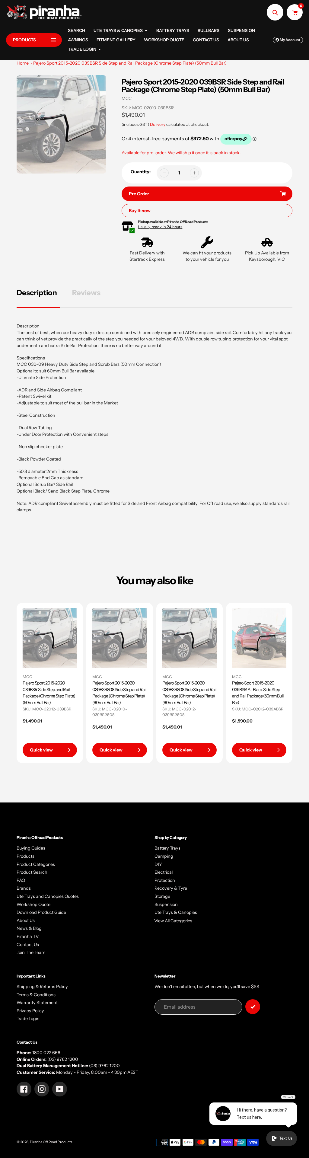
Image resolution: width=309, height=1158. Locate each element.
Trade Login (28, 1018)
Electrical (163, 872)
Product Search (32, 872)
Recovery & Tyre (170, 888)
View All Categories (173, 921)
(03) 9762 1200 (62, 1059)
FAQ (21, 880)
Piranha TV (28, 936)
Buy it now (140, 210)
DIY (158, 864)
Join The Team (31, 952)
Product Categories (36, 864)
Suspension (166, 904)
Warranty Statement (37, 1002)
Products (25, 856)
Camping (163, 856)
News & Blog (29, 928)
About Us (26, 920)
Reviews (86, 292)
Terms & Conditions (36, 994)
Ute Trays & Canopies (175, 912)
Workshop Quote (33, 904)
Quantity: (141, 171)
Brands (24, 888)
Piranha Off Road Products (51, 1142)
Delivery (157, 124)
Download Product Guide (41, 912)
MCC (127, 98)
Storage (162, 896)
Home (23, 63)
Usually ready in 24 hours (160, 227)
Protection (164, 880)
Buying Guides (31, 848)
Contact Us (28, 944)
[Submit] (252, 1006)
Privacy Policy (30, 1010)
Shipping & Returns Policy (42, 986)
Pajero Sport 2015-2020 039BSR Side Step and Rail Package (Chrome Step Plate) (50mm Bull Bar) (130, 63)
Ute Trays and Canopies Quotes (48, 896)
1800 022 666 (46, 1052)
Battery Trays (167, 848)
